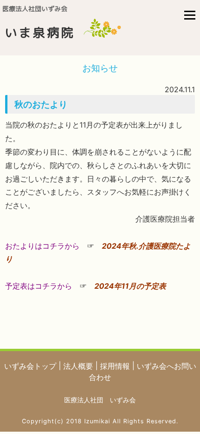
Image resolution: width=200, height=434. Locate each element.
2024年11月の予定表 (130, 286)
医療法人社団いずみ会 (34, 9)
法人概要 (79, 366)
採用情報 (116, 366)
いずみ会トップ (31, 366)
